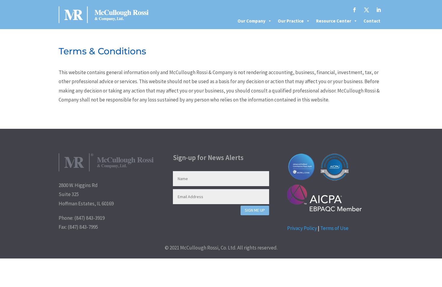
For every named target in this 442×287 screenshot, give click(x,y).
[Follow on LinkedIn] (378, 10)
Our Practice (291, 21)
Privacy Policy (302, 228)
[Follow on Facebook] (354, 10)
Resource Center (333, 21)
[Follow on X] (366, 10)
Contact (372, 21)
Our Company (252, 21)
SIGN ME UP (255, 210)
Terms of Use (334, 228)
